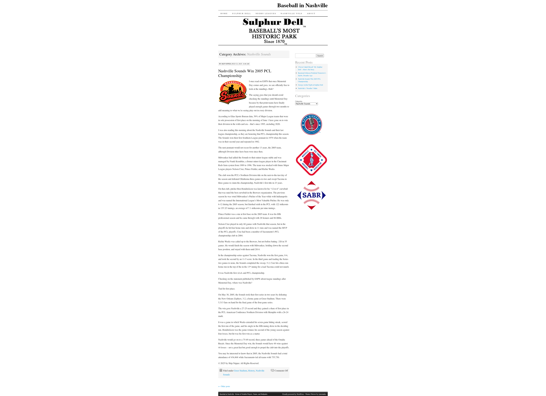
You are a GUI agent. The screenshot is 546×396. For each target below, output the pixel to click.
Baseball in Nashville (302, 5)
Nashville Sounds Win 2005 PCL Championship (244, 73)
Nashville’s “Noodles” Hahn (307, 88)
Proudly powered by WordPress (293, 394)
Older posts (224, 386)
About (311, 13)
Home (224, 13)
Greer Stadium (240, 370)
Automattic (322, 394)
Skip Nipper (226, 64)
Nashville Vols (291, 13)
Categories (298, 101)
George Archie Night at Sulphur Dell (310, 85)
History (251, 370)
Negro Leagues (266, 13)
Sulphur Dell (241, 13)
